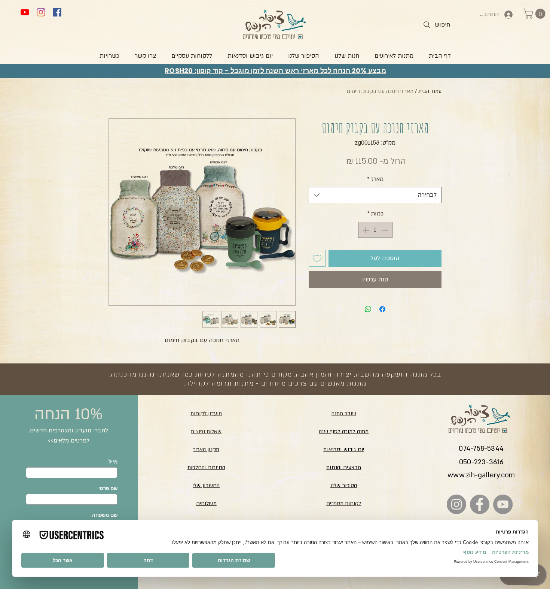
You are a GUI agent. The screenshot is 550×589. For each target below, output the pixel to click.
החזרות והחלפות (206, 467)
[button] (535, 14)
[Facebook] (57, 12)
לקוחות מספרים (343, 503)
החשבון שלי (206, 485)
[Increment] (365, 230)
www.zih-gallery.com (481, 475)
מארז (375, 179)
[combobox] (375, 195)
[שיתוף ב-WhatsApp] (368, 309)
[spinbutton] (375, 230)
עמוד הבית (429, 91)
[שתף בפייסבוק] (382, 309)
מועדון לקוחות (206, 413)
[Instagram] (41, 12)
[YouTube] (25, 12)
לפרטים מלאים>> (68, 441)
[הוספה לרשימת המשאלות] (317, 258)
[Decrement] (385, 230)
